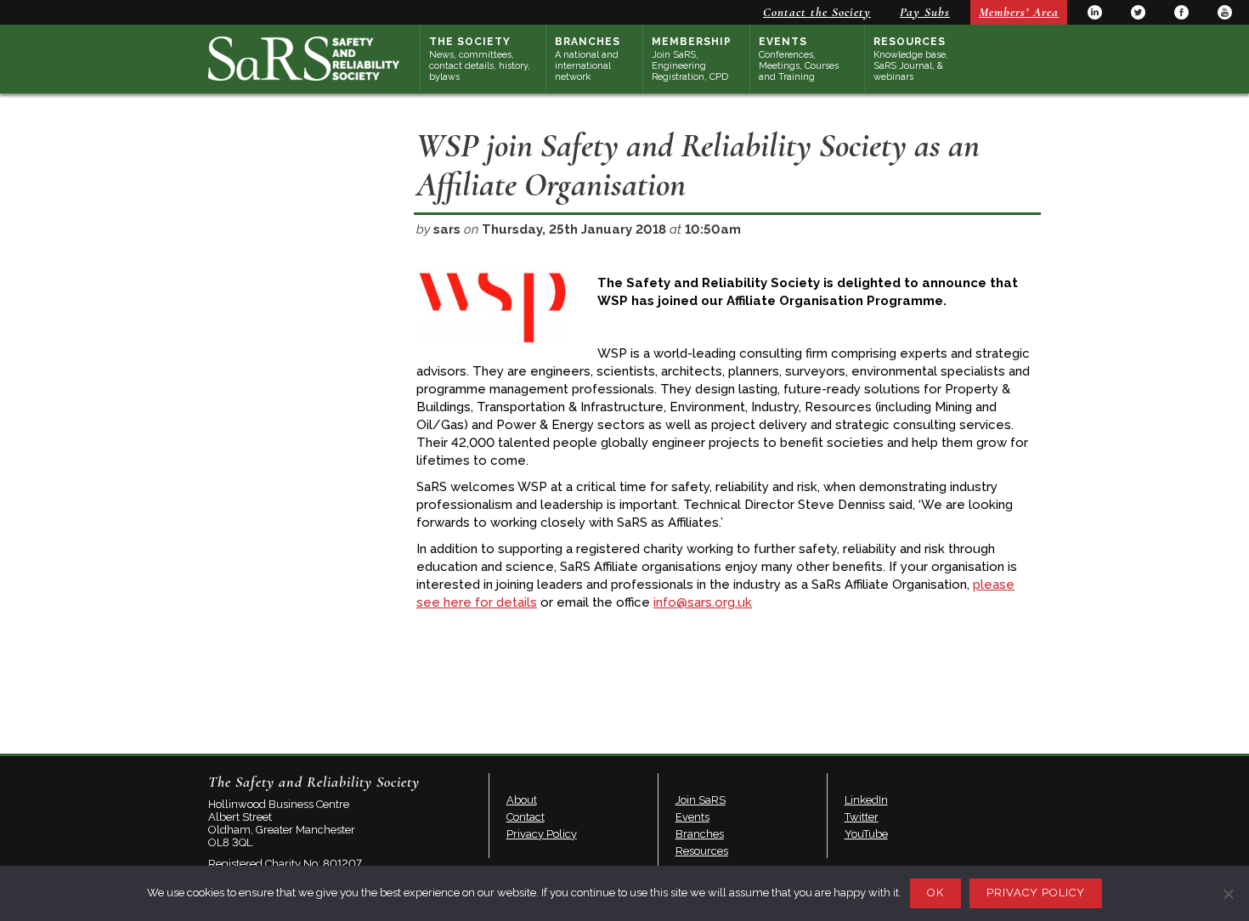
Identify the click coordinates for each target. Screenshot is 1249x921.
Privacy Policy (541, 834)
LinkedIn (1095, 12)
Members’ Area (1019, 12)
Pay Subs (925, 12)
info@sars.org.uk (702, 602)
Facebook (1181, 12)
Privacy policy (1035, 892)
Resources (910, 59)
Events (799, 59)
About (521, 800)
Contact (525, 817)
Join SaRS (700, 800)
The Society (479, 59)
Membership (692, 59)
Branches (587, 59)
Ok (935, 892)
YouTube (1225, 12)
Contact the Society (817, 12)
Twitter (1138, 12)
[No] (1227, 893)
